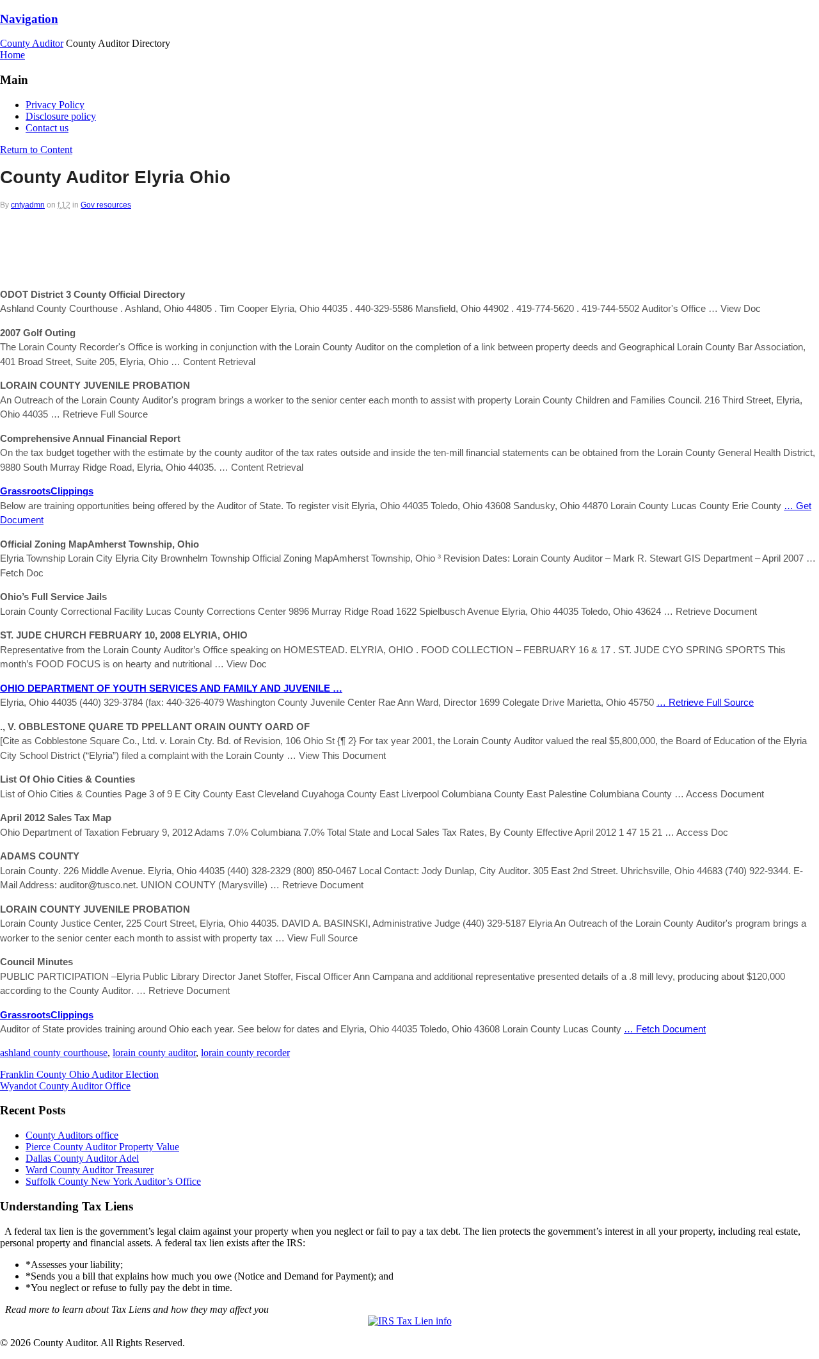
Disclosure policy (61, 116)
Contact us (47, 127)
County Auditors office (72, 1135)
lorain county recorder (245, 1052)
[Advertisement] (409, 244)
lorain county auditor (154, 1052)
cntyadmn (28, 204)
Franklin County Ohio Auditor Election (79, 1074)
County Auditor (31, 43)
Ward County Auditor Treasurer (90, 1169)
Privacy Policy (55, 104)
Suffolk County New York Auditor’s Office (113, 1181)
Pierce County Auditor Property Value (102, 1146)
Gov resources (106, 204)
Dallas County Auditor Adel (82, 1158)
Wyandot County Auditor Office (65, 1085)
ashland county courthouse (53, 1052)
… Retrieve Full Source (705, 702)
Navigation (29, 19)
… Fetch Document (665, 1028)
